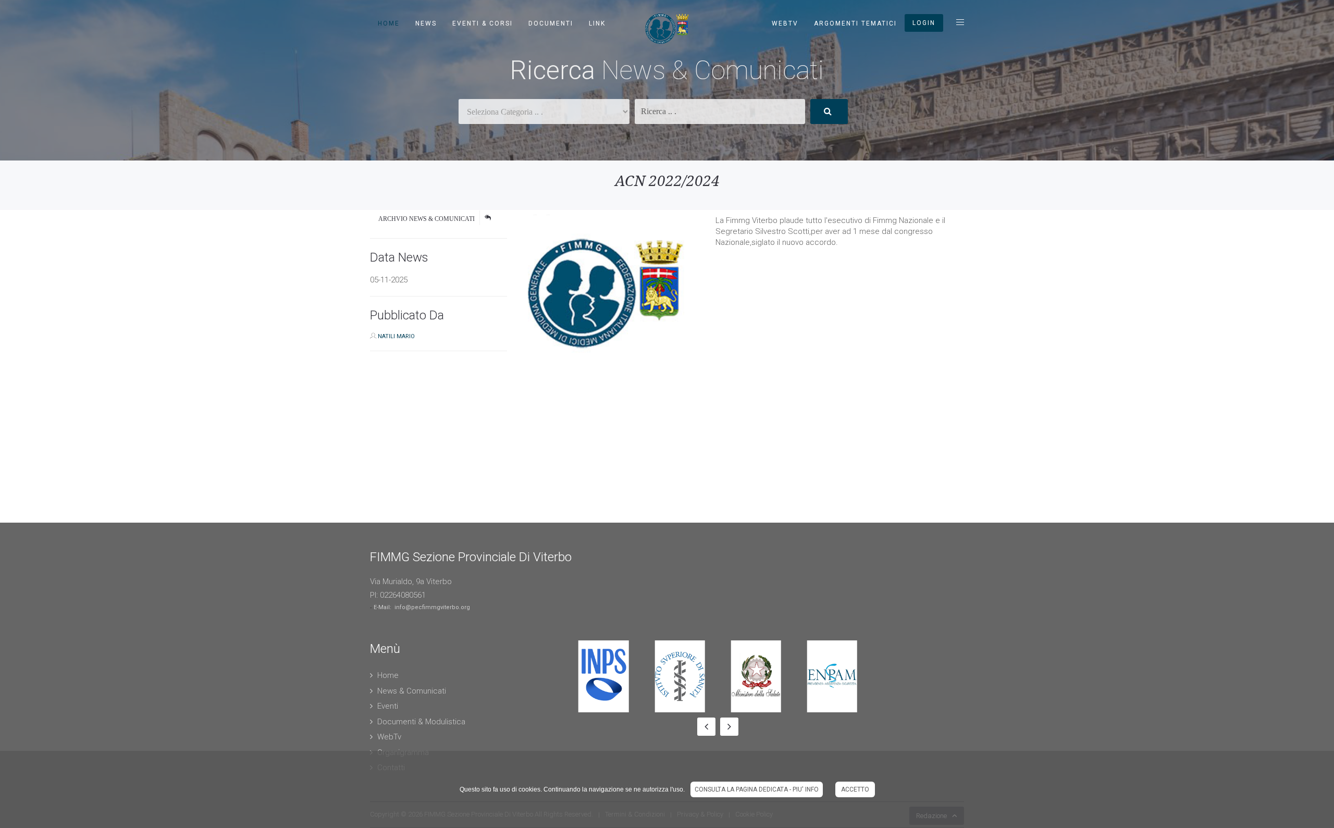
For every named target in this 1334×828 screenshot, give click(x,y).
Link (597, 23)
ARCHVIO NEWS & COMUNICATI (426, 219)
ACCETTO (855, 789)
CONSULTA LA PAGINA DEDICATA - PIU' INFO (757, 789)
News (426, 23)
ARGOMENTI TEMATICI (855, 23)
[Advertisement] (312, 450)
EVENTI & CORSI (482, 23)
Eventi (387, 706)
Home (389, 23)
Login (923, 23)
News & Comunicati (411, 691)
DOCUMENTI (550, 23)
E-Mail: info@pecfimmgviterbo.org (422, 607)
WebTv (785, 23)
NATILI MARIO (396, 336)
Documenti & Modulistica (421, 721)
